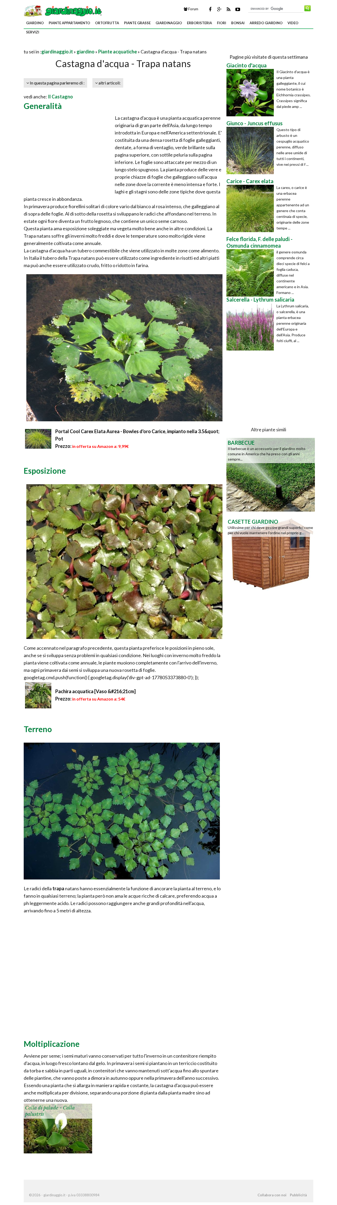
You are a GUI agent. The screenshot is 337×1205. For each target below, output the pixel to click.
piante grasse (137, 23)
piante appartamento (69, 23)
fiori (221, 23)
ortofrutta (107, 23)
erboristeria (199, 23)
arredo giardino (266, 23)
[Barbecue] (270, 474)
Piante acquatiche (117, 51)
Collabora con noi (271, 1195)
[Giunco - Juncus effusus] (251, 150)
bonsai (238, 23)
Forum (192, 9)
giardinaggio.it (57, 51)
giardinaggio (169, 23)
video (293, 23)
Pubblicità (298, 1195)
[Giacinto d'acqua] (251, 92)
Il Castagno (60, 96)
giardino (35, 23)
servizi (32, 32)
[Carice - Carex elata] (251, 208)
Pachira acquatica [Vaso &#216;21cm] (95, 691)
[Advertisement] (85, 45)
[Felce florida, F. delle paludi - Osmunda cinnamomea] (251, 273)
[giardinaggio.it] (63, 10)
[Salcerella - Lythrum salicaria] (251, 327)
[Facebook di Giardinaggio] (210, 9)
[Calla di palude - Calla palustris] (58, 1128)
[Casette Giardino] (270, 553)
